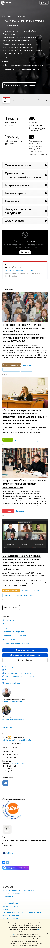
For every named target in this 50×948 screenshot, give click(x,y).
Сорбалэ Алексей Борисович (12, 702)
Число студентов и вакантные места (18, 673)
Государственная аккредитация (35, 142)
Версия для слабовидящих (11, 918)
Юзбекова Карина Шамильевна (13, 719)
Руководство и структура (11, 893)
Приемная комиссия (25, 650)
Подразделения (8, 897)
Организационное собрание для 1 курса (19, 270)
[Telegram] (7, 862)
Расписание (9, 680)
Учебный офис (7, 727)
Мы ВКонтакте (10, 853)
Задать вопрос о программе (19, 85)
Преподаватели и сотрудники (12, 900)
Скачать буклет (25, 660)
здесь (39, 930)
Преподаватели (11, 670)
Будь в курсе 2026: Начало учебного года (30, 99)
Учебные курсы (10, 667)
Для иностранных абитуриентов (25, 655)
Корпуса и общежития (10, 906)
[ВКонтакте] (3, 862)
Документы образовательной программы (20, 676)
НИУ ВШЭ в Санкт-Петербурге (17, 3)
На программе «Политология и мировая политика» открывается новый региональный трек (24, 483)
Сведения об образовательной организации (18, 890)
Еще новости (10, 607)
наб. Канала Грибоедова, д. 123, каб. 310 (17, 740)
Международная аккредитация (35, 147)
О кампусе (7, 887)
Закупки (5, 909)
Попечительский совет (10, 903)
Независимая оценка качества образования (38, 152)
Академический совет (13, 683)
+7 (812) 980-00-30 (16, 763)
